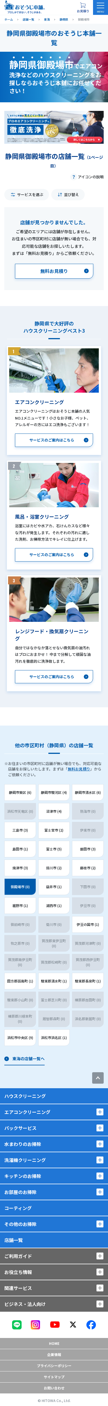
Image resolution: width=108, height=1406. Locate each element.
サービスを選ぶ (30, 194)
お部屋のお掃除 (20, 1192)
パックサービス (20, 1128)
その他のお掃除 (20, 1224)
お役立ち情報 (18, 1272)
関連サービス (18, 1288)
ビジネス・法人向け (25, 1304)
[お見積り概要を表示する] (83, 7)
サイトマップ (54, 1376)
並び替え (71, 194)
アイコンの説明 (91, 176)
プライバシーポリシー (54, 1365)
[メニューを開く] (100, 7)
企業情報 (54, 1354)
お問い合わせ (54, 1387)
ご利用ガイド (18, 1256)
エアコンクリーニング (27, 1112)
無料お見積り (79, 769)
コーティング (18, 1208)
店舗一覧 (13, 1240)
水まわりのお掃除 (22, 1144)
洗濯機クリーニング (25, 1160)
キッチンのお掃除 (22, 1176)
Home (54, 1343)
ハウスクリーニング (25, 1096)
